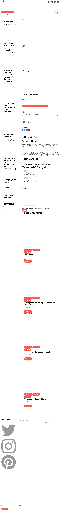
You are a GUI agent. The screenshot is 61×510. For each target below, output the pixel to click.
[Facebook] (49, 2)
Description (26, 131)
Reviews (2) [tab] (31, 159)
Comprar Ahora (28, 261)
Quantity (23, 101)
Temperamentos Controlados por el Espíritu (10, 107)
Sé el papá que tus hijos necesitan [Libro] (9, 47)
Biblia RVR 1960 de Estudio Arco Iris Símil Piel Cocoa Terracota (9, 76)
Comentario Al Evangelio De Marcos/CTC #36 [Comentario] (10, 163)
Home (1, 15)
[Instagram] (55, 2)
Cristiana (6, 15)
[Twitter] (52, 2)
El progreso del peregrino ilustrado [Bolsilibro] (39, 304)
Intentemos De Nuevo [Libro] (37, 352)
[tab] (42, 131)
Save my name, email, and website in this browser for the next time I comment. (36, 208)
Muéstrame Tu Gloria (9, 136)
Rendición (28, 255)
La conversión (29, 122)
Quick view (36, 249)
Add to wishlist (28, 249)
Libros (4, 15)
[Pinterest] (58, 2)
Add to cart (28, 252)
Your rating (24, 188)
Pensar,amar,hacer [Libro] (35, 399)
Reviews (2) (26, 132)
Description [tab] (31, 137)
